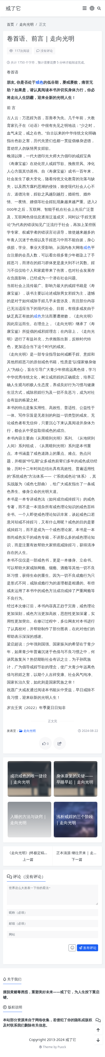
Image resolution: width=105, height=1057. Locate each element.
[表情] (72, 948)
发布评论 (89, 947)
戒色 (39, 82)
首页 (10, 24)
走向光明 (26, 24)
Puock (62, 1047)
